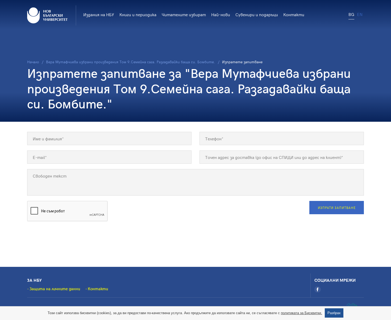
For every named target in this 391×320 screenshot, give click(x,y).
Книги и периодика (137, 14)
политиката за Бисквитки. (301, 313)
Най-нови (220, 14)
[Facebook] (317, 289)
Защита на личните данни (55, 288)
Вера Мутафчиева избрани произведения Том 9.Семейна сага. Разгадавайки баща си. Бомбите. (130, 61)
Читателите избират (184, 14)
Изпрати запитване (337, 207)
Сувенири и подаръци (256, 14)
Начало (33, 61)
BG (351, 14)
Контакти (293, 14)
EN (360, 14)
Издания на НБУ (98, 14)
